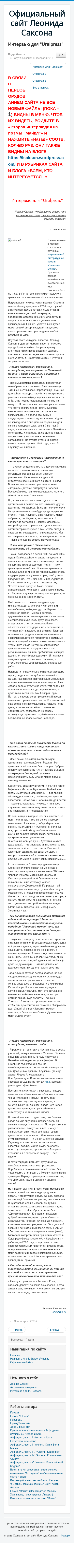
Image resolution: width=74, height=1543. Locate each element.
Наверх (65, 1535)
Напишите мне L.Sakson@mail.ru (29, 1358)
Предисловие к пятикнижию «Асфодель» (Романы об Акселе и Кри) (35, 1432)
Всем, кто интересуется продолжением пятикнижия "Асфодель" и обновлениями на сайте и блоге (36, 1473)
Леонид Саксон (19, 1384)
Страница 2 (39, 73)
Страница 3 (39, 80)
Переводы (16, 1419)
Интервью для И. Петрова (25, 1391)
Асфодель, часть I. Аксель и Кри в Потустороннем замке (31, 1439)
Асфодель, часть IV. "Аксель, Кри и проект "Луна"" (36, 1457)
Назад (18, 1329)
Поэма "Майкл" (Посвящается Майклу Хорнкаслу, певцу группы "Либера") (33, 1492)
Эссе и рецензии (20, 1426)
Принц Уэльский (20, 1423)
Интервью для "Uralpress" (48, 67)
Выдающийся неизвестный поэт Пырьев (34, 1480)
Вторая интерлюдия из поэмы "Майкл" (33, 1498)
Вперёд (55, 1329)
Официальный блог (21, 1362)
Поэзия (14, 1412)
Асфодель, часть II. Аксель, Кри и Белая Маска (35, 1446)
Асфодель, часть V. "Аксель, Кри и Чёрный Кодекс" (36, 1464)
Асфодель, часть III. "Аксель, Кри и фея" (35, 1451)
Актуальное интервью (23, 1387)
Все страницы (41, 87)
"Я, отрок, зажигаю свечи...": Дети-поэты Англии (34, 1485)
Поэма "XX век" (19, 1416)
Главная (15, 1355)
